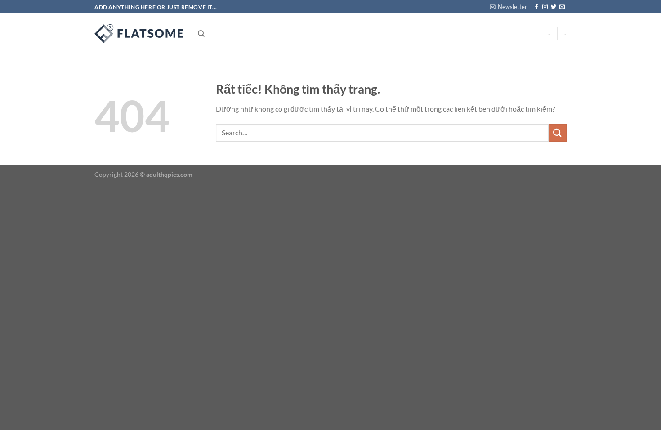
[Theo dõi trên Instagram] (545, 7)
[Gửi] (558, 133)
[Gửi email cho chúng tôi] (562, 7)
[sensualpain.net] (139, 33)
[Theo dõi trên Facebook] (536, 7)
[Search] (201, 33)
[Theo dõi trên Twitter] (553, 7)
